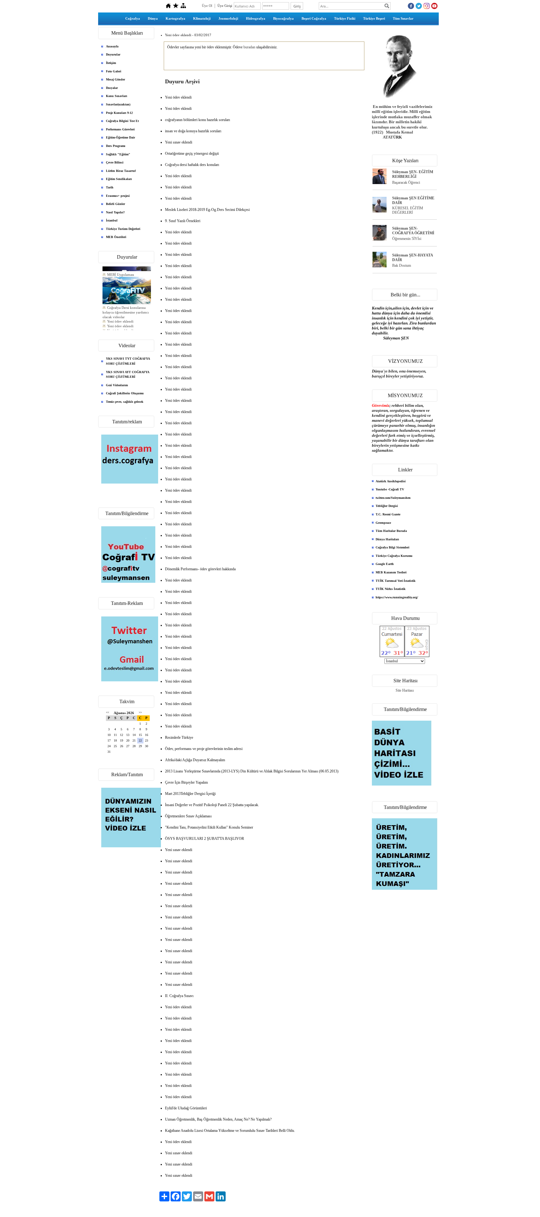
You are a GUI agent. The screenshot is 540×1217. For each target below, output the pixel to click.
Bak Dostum (401, 265)
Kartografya (175, 18)
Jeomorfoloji (228, 18)
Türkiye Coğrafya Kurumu (394, 555)
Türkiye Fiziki (344, 18)
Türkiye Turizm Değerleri (123, 229)
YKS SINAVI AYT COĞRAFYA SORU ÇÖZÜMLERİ (127, 374)
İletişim (111, 63)
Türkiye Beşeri (374, 18)
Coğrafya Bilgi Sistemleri (392, 547)
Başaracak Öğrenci (406, 182)
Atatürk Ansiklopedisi (391, 481)
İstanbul (112, 220)
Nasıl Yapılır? (115, 212)
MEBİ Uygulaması (120, 270)
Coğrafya (132, 18)
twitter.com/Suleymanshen (393, 497)
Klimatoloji (202, 18)
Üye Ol (207, 5)
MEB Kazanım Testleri (391, 572)
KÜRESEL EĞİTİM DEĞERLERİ (407, 210)
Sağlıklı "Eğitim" (118, 154)
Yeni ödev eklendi (120, 317)
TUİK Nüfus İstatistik (391, 589)
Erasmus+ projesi (118, 195)
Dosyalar (112, 88)
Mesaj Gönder (115, 79)
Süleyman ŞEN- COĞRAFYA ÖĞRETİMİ (413, 230)
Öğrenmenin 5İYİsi (406, 238)
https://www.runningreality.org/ (397, 597)
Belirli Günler (115, 204)
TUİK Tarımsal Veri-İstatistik (396, 580)
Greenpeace (383, 522)
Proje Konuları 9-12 (119, 112)
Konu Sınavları (116, 96)
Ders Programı (115, 146)
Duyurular (113, 54)
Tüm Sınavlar (403, 18)
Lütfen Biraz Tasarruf (121, 171)
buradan (249, 47)
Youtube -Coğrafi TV (390, 489)
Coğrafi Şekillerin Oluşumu (125, 393)
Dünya (153, 18)
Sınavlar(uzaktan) (118, 104)
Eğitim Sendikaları (119, 179)
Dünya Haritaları (387, 539)
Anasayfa (112, 46)
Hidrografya (255, 18)
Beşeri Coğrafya (314, 18)
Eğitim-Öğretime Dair (120, 137)
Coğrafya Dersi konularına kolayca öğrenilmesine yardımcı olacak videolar (125, 307)
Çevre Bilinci (114, 162)
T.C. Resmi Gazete (388, 514)
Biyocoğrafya (283, 18)
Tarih (109, 187)
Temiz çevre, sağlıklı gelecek (124, 401)
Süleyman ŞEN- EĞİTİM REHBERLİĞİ (412, 174)
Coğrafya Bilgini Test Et (122, 121)
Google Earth (385, 564)
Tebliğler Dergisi (387, 506)
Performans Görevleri (120, 129)
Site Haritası (405, 690)
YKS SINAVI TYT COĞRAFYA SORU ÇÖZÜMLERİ (128, 361)
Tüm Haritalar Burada (391, 531)
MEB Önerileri (116, 237)
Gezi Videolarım (117, 385)
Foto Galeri (113, 71)
